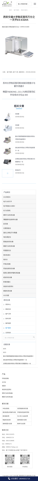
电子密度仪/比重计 (9, 206)
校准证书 (17, 170)
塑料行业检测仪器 (9, 215)
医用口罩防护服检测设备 (11, 273)
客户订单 (15, 72)
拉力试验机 (6, 210)
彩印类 (5, 224)
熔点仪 (5, 259)
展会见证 (8, 309)
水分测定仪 (6, 197)
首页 (10, 10)
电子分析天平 (7, 201)
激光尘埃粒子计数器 (10, 232)
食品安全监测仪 (8, 286)
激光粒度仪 (6, 255)
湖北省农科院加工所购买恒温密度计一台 (25, 149)
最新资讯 (21, 72)
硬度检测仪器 (7, 291)
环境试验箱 (6, 264)
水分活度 (6, 295)
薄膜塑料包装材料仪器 (10, 219)
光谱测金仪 (7, 228)
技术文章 (8, 318)
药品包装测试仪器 (9, 268)
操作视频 (8, 323)
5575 (4, 349)
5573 (4, 352)
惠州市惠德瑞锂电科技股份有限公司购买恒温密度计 (25, 138)
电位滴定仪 (7, 237)
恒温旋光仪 (7, 250)
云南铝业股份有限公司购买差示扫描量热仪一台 (25, 160)
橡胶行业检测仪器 (9, 246)
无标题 (17, 114)
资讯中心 (8, 304)
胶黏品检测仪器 (8, 241)
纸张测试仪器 (7, 277)
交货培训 (8, 332)
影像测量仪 (6, 282)
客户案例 (16, 10)
